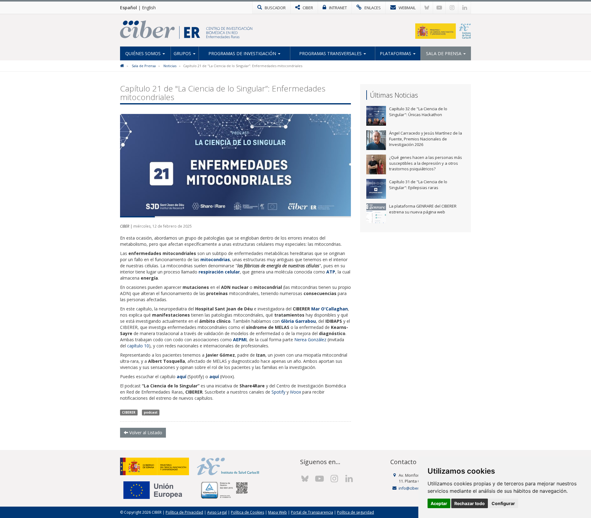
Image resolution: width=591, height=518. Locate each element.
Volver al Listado (145, 432)
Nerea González (310, 339)
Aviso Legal (217, 512)
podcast (151, 412)
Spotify (278, 392)
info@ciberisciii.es (415, 488)
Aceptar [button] (439, 503)
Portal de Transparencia (312, 512)
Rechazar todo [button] (469, 503)
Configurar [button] (503, 503)
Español (128, 7)
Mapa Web (277, 512)
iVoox (295, 392)
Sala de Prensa (444, 53)
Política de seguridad (355, 512)
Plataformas (396, 53)
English (149, 7)
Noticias (169, 65)
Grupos (183, 53)
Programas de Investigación (242, 53)
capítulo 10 (138, 346)
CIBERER (128, 412)
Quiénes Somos (143, 53)
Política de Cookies (247, 512)
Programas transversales (331, 53)
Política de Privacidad (184, 512)
